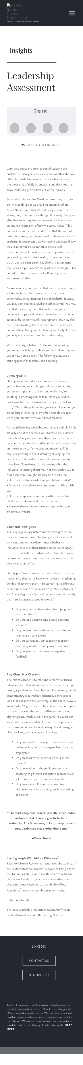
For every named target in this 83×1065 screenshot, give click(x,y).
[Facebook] (14, 128)
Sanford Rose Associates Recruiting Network (35, 915)
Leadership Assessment (33, 909)
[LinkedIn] (47, 128)
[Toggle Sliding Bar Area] (79, 4)
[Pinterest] (63, 128)
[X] (31, 128)
